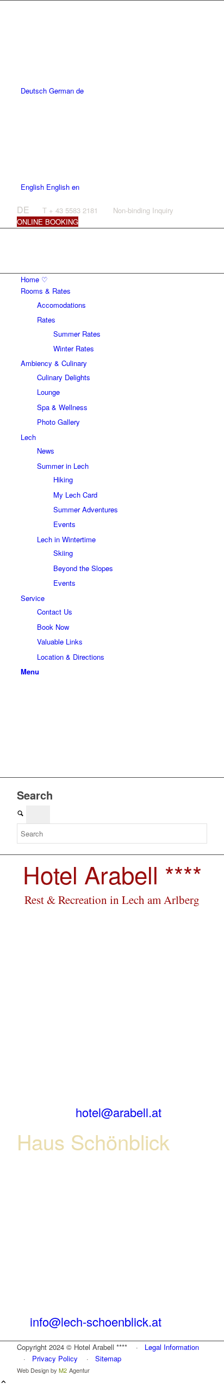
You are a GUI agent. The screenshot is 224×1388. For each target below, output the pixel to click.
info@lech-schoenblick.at (95, 1321)
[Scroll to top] (3, 1382)
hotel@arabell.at (118, 1112)
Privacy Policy (55, 1358)
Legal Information (172, 1347)
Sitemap (108, 1358)
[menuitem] (114, 279)
